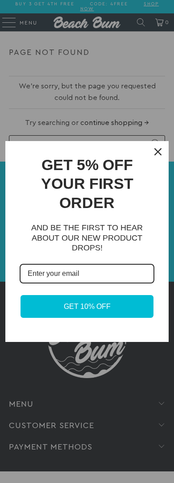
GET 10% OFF (87, 306)
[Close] (158, 151)
